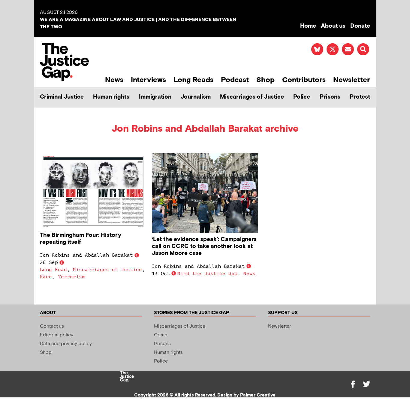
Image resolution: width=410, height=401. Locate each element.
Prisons (330, 97)
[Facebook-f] (352, 384)
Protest (360, 97)
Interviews (148, 79)
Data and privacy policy (66, 344)
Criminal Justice (62, 97)
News (114, 79)
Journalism (196, 97)
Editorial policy (56, 335)
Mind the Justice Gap (207, 273)
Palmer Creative (258, 395)
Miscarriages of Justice (252, 97)
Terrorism (71, 277)
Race (46, 277)
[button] (363, 49)
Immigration (155, 97)
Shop (265, 79)
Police (301, 97)
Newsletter (351, 79)
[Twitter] (366, 384)
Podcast (235, 79)
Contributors (304, 79)
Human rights (111, 97)
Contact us (52, 326)
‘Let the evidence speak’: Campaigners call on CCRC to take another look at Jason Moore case (204, 246)
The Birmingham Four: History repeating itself (80, 238)
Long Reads (193, 79)
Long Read (53, 269)
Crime (160, 335)
